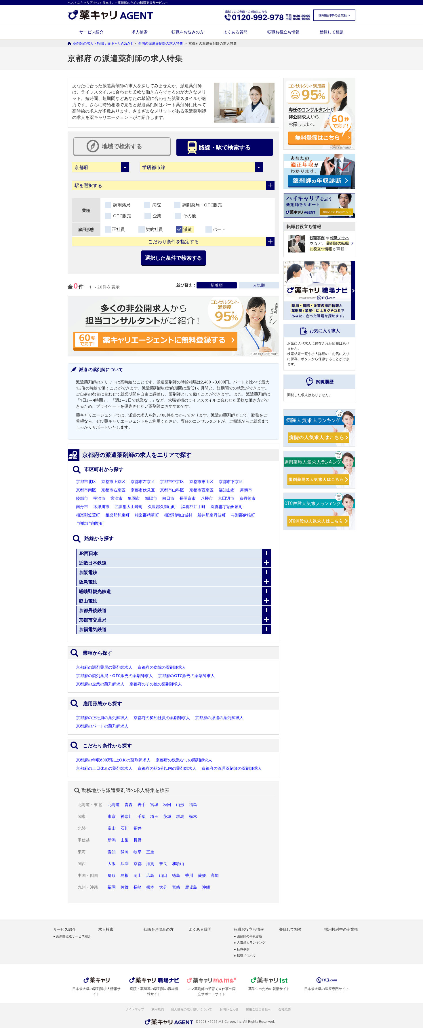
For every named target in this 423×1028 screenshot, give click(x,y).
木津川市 (101, 507)
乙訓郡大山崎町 (129, 507)
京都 (138, 863)
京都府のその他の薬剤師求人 (155, 684)
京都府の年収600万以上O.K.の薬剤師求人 (113, 760)
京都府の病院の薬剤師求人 (162, 667)
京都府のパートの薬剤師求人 (102, 726)
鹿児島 (191, 887)
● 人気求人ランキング (249, 942)
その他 (189, 215)
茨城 (167, 816)
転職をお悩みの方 (188, 32)
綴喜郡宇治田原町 (227, 507)
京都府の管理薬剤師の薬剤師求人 (231, 768)
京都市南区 (86, 490)
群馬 (180, 816)
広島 (150, 875)
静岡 (125, 852)
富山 (112, 828)
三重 (150, 852)
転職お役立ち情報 (283, 32)
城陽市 (151, 498)
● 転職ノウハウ (245, 955)
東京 (112, 816)
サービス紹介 (91, 32)
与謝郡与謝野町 (90, 523)
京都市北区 (86, 482)
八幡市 (207, 498)
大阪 (112, 863)
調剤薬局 (121, 204)
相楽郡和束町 (117, 515)
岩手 (142, 804)
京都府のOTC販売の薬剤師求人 (186, 676)
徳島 (176, 875)
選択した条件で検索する (173, 258)
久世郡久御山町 (162, 507)
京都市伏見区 (143, 490)
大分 (163, 887)
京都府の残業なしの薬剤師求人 (184, 760)
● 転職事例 (241, 949)
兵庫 (125, 863)
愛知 (112, 852)
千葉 (142, 816)
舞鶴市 (246, 490)
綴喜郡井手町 (193, 507)
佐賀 (125, 887)
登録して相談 (331, 32)
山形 (180, 804)
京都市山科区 (172, 490)
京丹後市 (247, 498)
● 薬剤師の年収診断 (248, 936)
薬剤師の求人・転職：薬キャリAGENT (103, 43)
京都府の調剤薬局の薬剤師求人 (104, 667)
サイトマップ (134, 1009)
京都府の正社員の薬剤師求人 (102, 718)
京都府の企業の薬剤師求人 (100, 684)
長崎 (138, 887)
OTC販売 (121, 215)
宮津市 (116, 498)
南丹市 (82, 507)
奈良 (163, 863)
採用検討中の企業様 (341, 929)
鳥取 (112, 875)
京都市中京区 (172, 482)
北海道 (114, 804)
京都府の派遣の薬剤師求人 (219, 718)
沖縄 (206, 887)
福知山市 (227, 490)
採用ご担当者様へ (259, 1009)
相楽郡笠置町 (88, 515)
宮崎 (176, 887)
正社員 (118, 229)
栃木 (193, 816)
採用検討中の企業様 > (334, 15)
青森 (129, 804)
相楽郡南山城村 (178, 515)
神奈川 (127, 816)
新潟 (112, 840)
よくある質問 (235, 32)
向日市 (168, 498)
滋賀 (150, 863)
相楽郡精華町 (147, 515)
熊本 (150, 887)
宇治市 (99, 498)
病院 (156, 204)
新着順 (217, 285)
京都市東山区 (201, 482)
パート (219, 229)
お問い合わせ (229, 1009)
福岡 (112, 887)
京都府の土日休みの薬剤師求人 (104, 768)
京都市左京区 (143, 482)
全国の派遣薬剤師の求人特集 (160, 43)
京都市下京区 (231, 482)
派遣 (187, 229)
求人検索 (140, 32)
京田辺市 (226, 498)
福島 (193, 804)
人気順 (259, 285)
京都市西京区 (201, 490)
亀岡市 (134, 498)
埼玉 (154, 816)
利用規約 (157, 1009)
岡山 (138, 875)
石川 (125, 828)
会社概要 (284, 1009)
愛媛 (202, 875)
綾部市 (82, 498)
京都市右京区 (113, 490)
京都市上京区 (113, 482)
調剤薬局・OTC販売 (201, 204)
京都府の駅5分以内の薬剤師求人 (167, 768)
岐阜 (138, 852)
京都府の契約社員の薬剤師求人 (162, 718)
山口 (163, 875)
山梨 (125, 840)
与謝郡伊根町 (243, 515)
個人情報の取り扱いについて (192, 1009)
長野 (138, 840)
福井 (138, 828)
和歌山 (178, 863)
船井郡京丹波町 (211, 515)
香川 (189, 875)
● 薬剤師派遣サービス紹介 (72, 936)
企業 (156, 215)
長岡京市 (188, 498)
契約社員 (154, 229)
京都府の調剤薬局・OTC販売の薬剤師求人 (114, 676)
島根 (125, 875)
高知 (215, 875)
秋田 (167, 804)
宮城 (154, 804)
